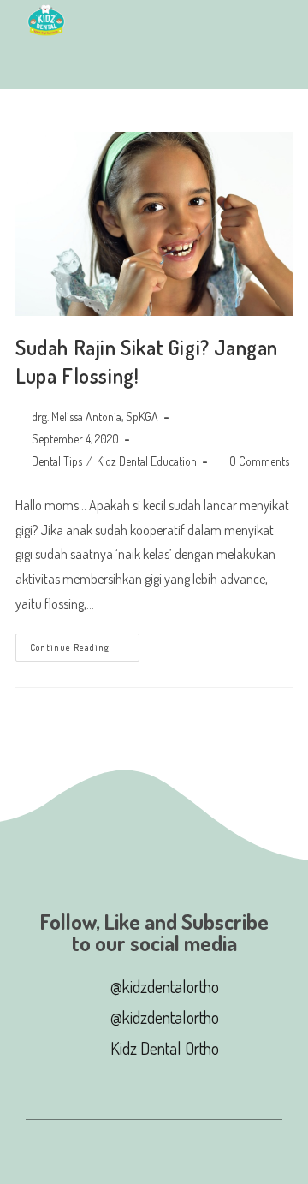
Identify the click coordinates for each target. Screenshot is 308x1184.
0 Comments (259, 461)
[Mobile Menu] (33, 65)
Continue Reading (84, 643)
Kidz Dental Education (147, 461)
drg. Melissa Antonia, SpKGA (95, 416)
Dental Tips (57, 461)
